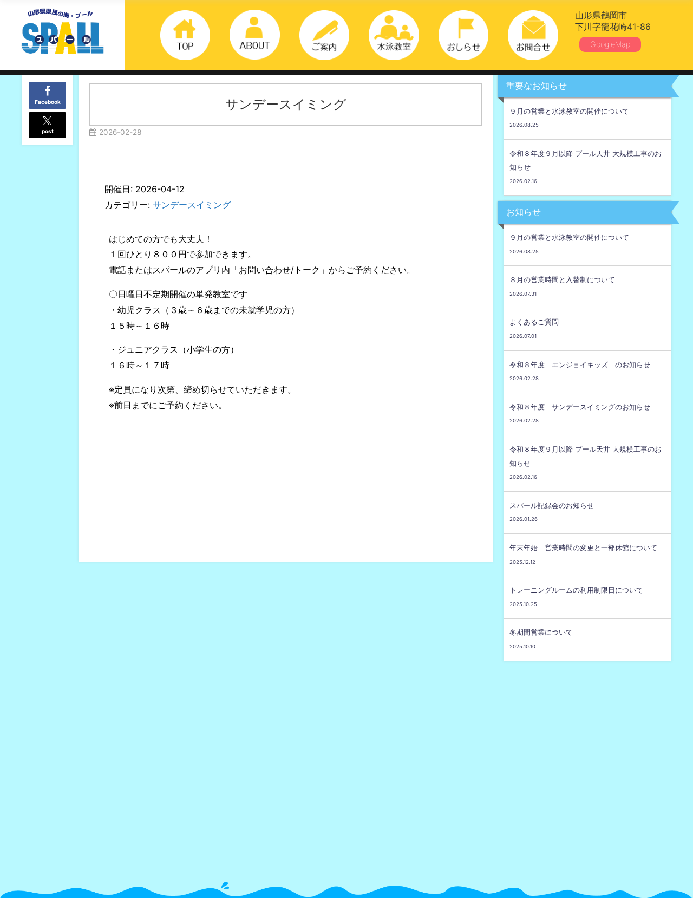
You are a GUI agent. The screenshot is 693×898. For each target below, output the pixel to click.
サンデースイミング (192, 204)
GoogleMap (610, 44)
